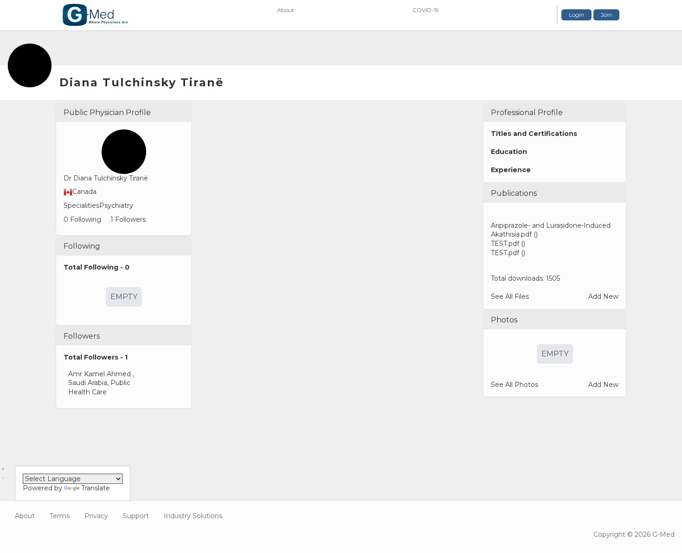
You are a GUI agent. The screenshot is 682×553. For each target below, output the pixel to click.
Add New (603, 296)
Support (136, 516)
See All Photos (514, 384)
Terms (60, 516)
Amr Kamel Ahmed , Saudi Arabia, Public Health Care (101, 383)
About (25, 516)
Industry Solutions (193, 516)
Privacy (96, 516)
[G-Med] (95, 15)
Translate (95, 488)
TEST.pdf (505, 243)
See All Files (510, 296)
